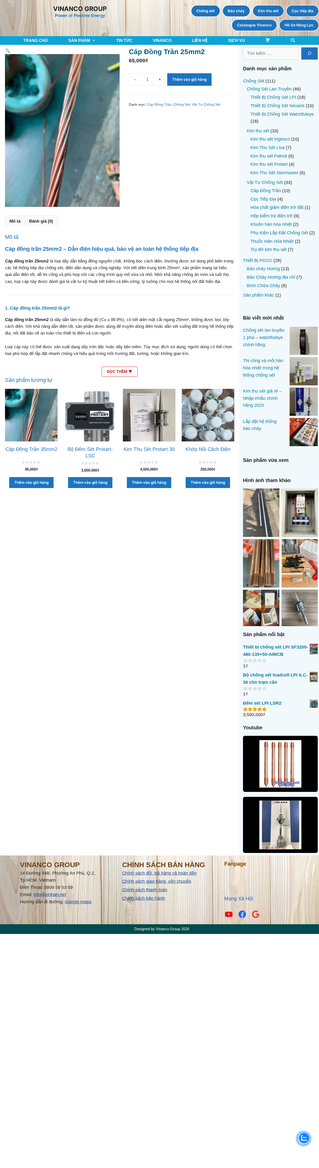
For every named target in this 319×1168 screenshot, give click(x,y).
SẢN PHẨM (79, 40)
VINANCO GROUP (80, 8)
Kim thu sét (268, 10)
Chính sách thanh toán (144, 889)
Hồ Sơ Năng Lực (299, 25)
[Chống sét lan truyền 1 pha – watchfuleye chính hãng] (304, 342)
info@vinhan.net (50, 894)
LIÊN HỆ (200, 40)
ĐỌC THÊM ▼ (119, 371)
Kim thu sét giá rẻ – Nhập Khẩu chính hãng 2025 (262, 398)
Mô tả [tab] (14, 221)
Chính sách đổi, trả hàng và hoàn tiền (159, 873)
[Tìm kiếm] (309, 53)
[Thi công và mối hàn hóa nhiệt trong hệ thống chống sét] (304, 372)
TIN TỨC (124, 40)
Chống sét (205, 10)
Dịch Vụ (236, 40)
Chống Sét (181, 104)
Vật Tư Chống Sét (206, 104)
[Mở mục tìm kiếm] (293, 40)
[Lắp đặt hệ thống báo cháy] (304, 433)
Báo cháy (236, 10)
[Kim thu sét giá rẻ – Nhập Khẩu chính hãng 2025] (304, 403)
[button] (7, 50)
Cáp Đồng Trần (159, 104)
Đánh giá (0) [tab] (41, 221)
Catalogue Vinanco (254, 25)
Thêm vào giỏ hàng (189, 79)
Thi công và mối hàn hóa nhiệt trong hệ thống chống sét (263, 368)
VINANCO (162, 40)
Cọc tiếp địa (303, 10)
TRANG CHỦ (35, 40)
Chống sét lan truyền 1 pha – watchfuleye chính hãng (263, 337)
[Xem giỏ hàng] (267, 40)
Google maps (78, 901)
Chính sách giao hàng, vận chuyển (156, 881)
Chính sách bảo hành (143, 898)
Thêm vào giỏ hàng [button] (31, 482)
